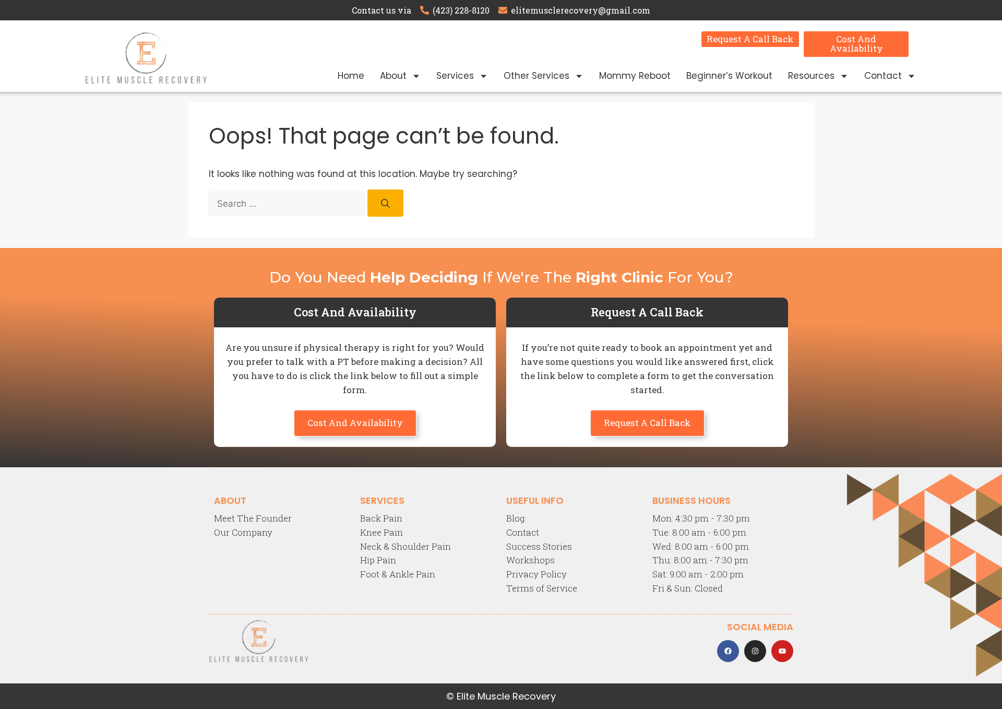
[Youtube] (782, 651)
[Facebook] (728, 651)
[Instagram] (755, 651)
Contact (883, 75)
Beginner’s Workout (729, 75)
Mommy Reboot (635, 75)
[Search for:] (288, 203)
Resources (811, 75)
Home (351, 75)
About (393, 75)
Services (455, 75)
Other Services (536, 75)
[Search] (385, 203)
